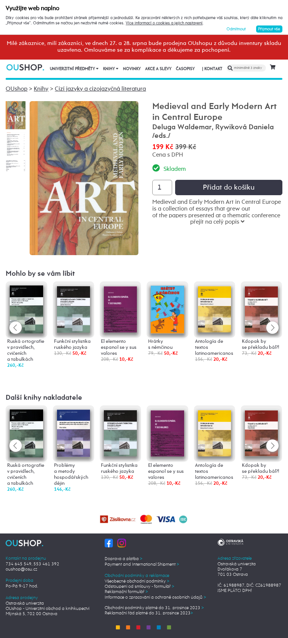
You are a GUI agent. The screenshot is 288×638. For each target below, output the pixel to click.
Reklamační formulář (126, 592)
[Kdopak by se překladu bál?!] (261, 308)
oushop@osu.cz (21, 569)
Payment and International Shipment (142, 564)
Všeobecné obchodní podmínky (137, 581)
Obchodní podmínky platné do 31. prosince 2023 (154, 608)
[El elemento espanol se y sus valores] (120, 308)
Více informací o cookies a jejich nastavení (164, 23)
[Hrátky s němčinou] (167, 309)
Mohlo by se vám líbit (40, 273)
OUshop (16, 89)
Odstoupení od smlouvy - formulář (139, 586)
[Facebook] (109, 543)
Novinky (132, 69)
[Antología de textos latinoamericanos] (214, 308)
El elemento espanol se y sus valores (118, 347)
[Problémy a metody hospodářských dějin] (73, 433)
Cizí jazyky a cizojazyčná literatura (100, 89)
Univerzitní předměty (73, 69)
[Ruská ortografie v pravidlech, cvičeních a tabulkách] (26, 309)
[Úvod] (26, 67)
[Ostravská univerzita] (230, 541)
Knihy (109, 69)
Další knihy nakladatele (44, 397)
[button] (272, 327)
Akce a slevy (158, 69)
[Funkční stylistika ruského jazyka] (73, 308)
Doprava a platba (123, 558)
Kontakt (212, 69)
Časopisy (185, 69)
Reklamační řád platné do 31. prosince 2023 (149, 613)
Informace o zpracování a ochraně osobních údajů (155, 597)
